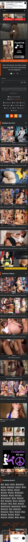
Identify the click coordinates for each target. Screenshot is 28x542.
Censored (21, 108)
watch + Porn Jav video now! (15, 60)
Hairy (14, 498)
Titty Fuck (4, 517)
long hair (22, 503)
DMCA (22, 525)
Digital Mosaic (19, 492)
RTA (14, 527)
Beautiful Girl (8, 102)
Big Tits (18, 487)
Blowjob (4, 489)
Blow (24, 487)
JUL (11, 503)
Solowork (4, 514)
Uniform (12, 517)
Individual (22, 501)
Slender (18, 511)
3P (3, 484)
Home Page (7, 523)
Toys (15, 108)
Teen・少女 (8, 108)
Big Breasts (11, 487)
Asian (13, 484)
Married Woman (6, 506)
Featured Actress (6, 498)
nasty (24, 506)
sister (12, 511)
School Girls (5, 511)
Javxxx (23, 105)
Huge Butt (9, 501)
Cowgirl (17, 489)
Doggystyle (5, 495)
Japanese (4, 503)
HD (3, 501)
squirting (12, 514)
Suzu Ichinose (17, 99)
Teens (18, 514)
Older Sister (18, 509)
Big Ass (4, 487)
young (23, 517)
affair (8, 484)
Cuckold (12, 492)
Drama (12, 495)
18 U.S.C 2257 (14, 525)
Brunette (11, 489)
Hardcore (21, 498)
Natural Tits (5, 509)
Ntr (11, 509)
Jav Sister (7, 105)
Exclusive (19, 495)
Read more (13, 93)
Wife (18, 517)
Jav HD (23, 102)
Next (25, 472)
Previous (2, 472)
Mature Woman (16, 506)
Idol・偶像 (16, 102)
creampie (14, 110)
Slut (24, 511)
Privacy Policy (16, 523)
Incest (15, 501)
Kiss (16, 503)
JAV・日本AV (15, 105)
